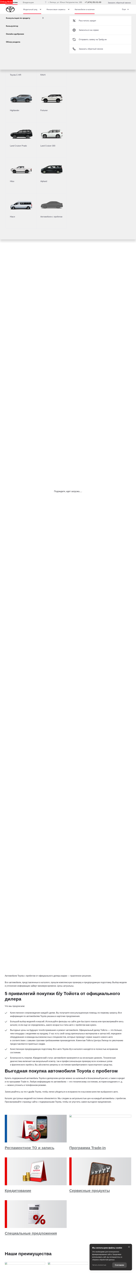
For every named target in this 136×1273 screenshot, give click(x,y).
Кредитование (18, 1191)
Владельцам (28, 2)
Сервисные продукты (89, 1191)
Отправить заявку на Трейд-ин (93, 39)
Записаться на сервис (89, 30)
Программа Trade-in (87, 1148)
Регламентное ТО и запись (29, 1148)
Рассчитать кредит (87, 20)
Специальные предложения (31, 1233)
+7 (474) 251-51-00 (93, 2)
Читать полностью (99, 1265)
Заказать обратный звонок (119, 3)
